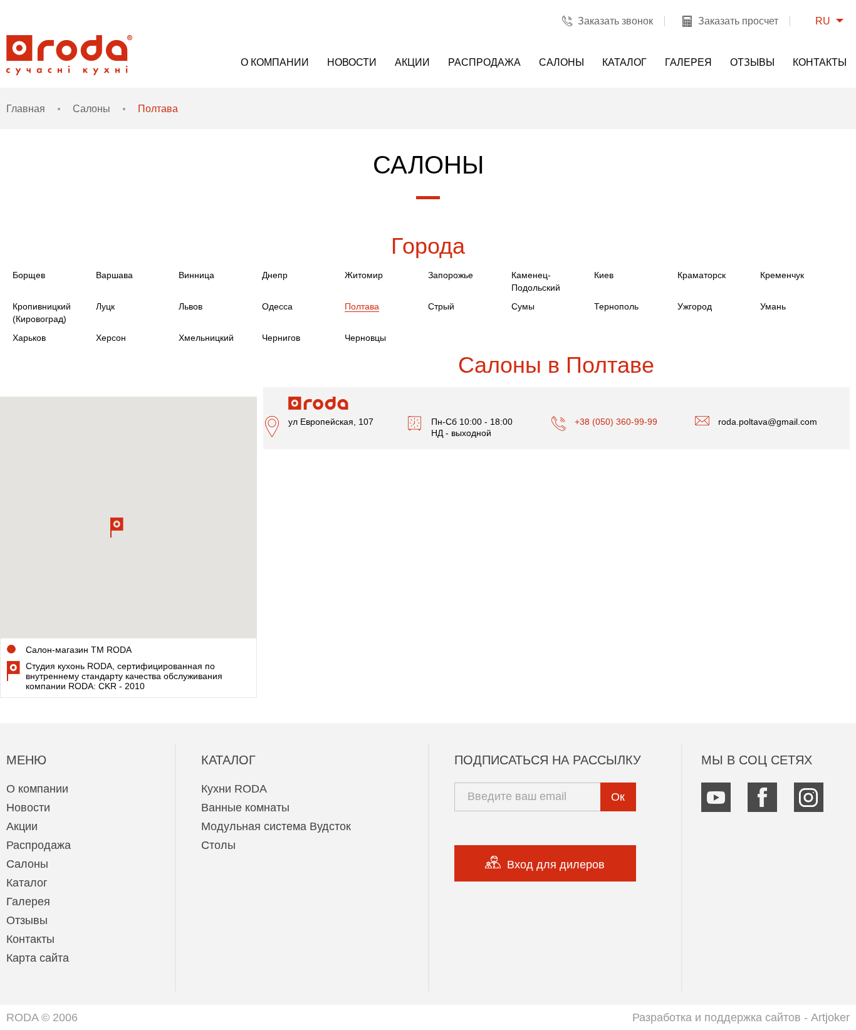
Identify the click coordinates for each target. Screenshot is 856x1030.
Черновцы (365, 338)
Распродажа (484, 62)
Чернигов (281, 338)
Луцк (105, 306)
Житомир (364, 275)
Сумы (523, 306)
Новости (352, 62)
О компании (275, 62)
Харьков (29, 338)
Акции (412, 62)
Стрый (441, 306)
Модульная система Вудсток (276, 826)
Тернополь (616, 306)
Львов (190, 306)
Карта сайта (37, 958)
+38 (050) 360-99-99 (616, 422)
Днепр (275, 275)
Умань (773, 306)
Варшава (114, 275)
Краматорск (701, 275)
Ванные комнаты (245, 807)
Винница (196, 275)
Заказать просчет (738, 21)
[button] (116, 528)
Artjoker (830, 1017)
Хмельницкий (206, 338)
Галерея (688, 62)
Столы (218, 845)
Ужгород (694, 306)
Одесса (277, 306)
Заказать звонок (615, 21)
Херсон (111, 338)
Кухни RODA (234, 789)
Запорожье (450, 275)
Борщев (29, 275)
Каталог (624, 62)
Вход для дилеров (556, 864)
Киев (603, 275)
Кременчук (782, 275)
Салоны (561, 62)
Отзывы (752, 62)
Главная (25, 108)
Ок (618, 797)
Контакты (820, 62)
